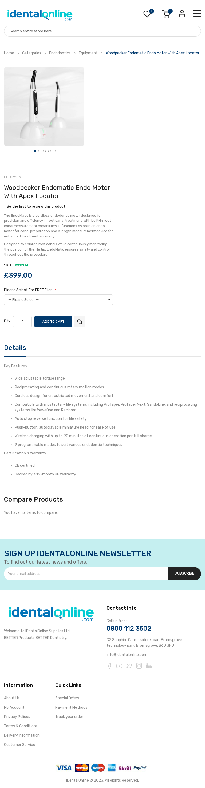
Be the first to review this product (36, 206)
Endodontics (60, 53)
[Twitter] (129, 666)
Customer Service (19, 744)
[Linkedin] (149, 666)
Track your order (69, 717)
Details (15, 347)
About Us (12, 698)
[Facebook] (109, 666)
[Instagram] (139, 666)
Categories (31, 53)
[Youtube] (119, 666)
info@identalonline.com (127, 654)
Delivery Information (22, 735)
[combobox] (102, 31)
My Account (14, 707)
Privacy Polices (17, 717)
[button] (34, 150)
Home (9, 53)
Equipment (88, 53)
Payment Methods (71, 707)
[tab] (15, 349)
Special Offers (67, 698)
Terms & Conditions (21, 726)
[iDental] (40, 15)
